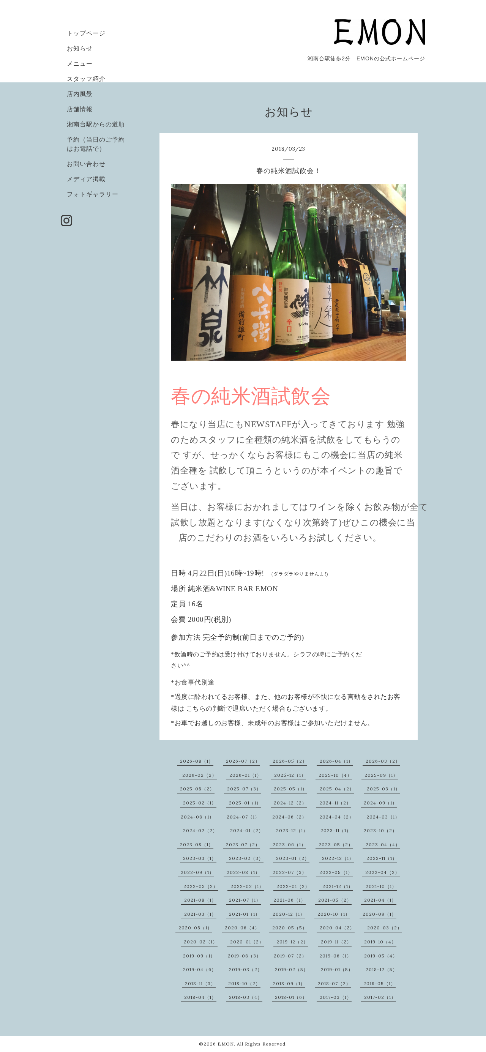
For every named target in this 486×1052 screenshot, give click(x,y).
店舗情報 (80, 109)
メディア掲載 (86, 179)
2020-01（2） (247, 942)
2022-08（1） (243, 872)
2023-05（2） (336, 844)
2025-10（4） (335, 775)
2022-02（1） (247, 886)
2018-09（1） (289, 983)
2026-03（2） (383, 761)
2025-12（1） (290, 775)
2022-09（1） (197, 872)
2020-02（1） (201, 942)
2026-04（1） (336, 761)
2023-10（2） (380, 830)
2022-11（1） (381, 858)
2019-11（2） (336, 942)
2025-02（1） (199, 803)
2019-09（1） (199, 956)
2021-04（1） (380, 900)
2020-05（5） (289, 928)
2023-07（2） (243, 844)
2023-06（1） (289, 844)
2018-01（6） (291, 997)
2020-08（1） (195, 928)
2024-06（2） (289, 817)
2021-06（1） (289, 900)
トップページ (86, 33)
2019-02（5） (291, 969)
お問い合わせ (86, 163)
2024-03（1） (383, 817)
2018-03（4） (245, 997)
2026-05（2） (290, 761)
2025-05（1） (290, 789)
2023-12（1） (292, 830)
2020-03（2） (384, 928)
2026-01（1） (245, 775)
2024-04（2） (336, 817)
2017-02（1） (380, 997)
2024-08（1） (197, 817)
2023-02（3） (246, 858)
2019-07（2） (290, 956)
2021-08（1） (200, 900)
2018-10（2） (244, 983)
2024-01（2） (247, 830)
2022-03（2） (200, 886)
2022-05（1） (336, 872)
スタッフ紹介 (86, 78)
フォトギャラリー (92, 194)
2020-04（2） (337, 928)
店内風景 (80, 94)
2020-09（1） (379, 914)
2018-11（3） (200, 983)
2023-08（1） (196, 844)
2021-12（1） (337, 886)
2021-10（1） (381, 886)
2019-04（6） (199, 969)
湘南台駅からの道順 (96, 124)
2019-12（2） (292, 942)
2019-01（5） (337, 969)
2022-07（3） (290, 872)
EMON (226, 1044)
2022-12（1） (338, 858)
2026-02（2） (199, 775)
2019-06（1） (335, 956)
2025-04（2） (337, 789)
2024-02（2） (200, 830)
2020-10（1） (333, 914)
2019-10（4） (380, 942)
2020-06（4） (242, 928)
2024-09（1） (380, 803)
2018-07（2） (334, 983)
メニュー (80, 63)
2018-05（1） (379, 983)
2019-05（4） (381, 956)
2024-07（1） (243, 817)
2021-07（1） (245, 900)
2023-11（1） (335, 830)
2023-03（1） (199, 858)
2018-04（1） (200, 997)
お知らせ (80, 48)
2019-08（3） (244, 956)
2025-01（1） (245, 803)
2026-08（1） (196, 761)
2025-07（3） (244, 789)
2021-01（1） (244, 914)
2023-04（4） (383, 844)
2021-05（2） (335, 900)
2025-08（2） (197, 789)
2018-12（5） (382, 969)
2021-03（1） (200, 914)
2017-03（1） (336, 997)
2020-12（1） (289, 914)
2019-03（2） (245, 969)
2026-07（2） (243, 761)
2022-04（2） (382, 872)
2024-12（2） (290, 803)
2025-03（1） (383, 789)
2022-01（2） (293, 886)
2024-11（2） (335, 803)
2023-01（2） (292, 858)
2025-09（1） (381, 775)
